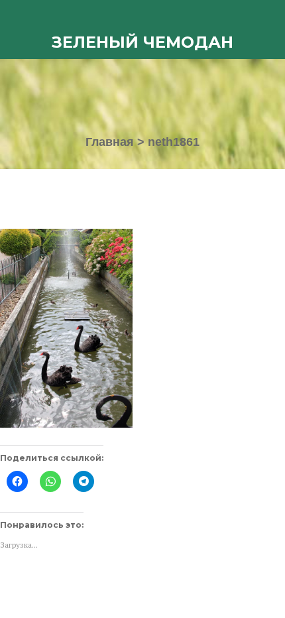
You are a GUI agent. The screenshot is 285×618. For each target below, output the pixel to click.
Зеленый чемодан (142, 42)
